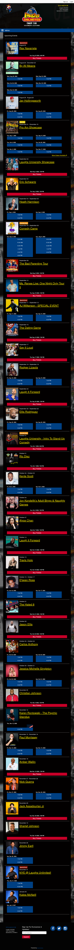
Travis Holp (26, 560)
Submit (26, 937)
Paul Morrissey (28, 737)
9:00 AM (20, 239)
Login (71, 2)
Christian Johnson (30, 693)
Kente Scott (26, 476)
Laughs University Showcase (36, 162)
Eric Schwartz (27, 182)
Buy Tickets (37, 58)
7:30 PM (20, 883)
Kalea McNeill (27, 895)
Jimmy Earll (26, 846)
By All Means (27, 66)
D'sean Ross (27, 580)
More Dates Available (59, 155)
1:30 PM (20, 249)
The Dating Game (30, 328)
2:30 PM (20, 252)
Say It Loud (26, 347)
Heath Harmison (29, 202)
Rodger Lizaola (28, 367)
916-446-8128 (11, 927)
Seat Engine (40, 948)
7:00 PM (20, 79)
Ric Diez (24, 456)
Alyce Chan (26, 520)
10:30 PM (20, 886)
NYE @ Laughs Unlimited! (35, 872)
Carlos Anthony (28, 644)
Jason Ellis (25, 624)
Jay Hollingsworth (30, 100)
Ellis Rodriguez (28, 412)
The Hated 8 (26, 604)
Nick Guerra (26, 781)
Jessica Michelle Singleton (35, 668)
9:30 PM (20, 117)
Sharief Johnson (29, 826)
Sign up (65, 2)
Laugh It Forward (29, 392)
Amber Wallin (27, 762)
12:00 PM (20, 246)
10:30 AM (20, 242)
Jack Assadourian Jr (31, 806)
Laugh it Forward (29, 540)
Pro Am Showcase (30, 127)
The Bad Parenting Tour (33, 263)
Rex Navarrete (28, 48)
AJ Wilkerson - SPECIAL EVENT (39, 305)
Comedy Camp (28, 228)
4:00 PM (20, 255)
